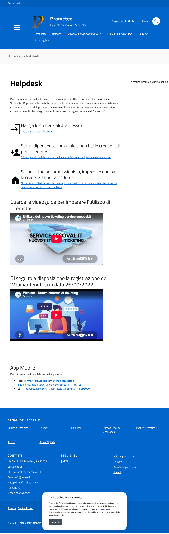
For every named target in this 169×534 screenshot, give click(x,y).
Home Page (40, 34)
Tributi (141, 34)
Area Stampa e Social (125, 467)
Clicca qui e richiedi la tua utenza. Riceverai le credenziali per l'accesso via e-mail (66, 157)
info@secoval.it (23, 477)
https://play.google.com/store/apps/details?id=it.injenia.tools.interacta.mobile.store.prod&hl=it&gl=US (49, 383)
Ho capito (55, 522)
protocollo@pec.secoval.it (27, 472)
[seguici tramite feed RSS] (133, 21)
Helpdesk (57, 34)
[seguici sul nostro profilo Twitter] (129, 21)
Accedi (117, 472)
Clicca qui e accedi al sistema (37, 131)
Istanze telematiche (118, 34)
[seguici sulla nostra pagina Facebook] (125, 21)
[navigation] (17, 27)
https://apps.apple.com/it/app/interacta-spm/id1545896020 (56, 389)
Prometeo (61, 18)
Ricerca (12, 508)
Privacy (43, 428)
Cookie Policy (25, 508)
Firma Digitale (41, 40)
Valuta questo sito (18, 428)
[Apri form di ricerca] (156, 21)
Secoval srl (14, 3)
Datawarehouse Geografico (83, 34)
